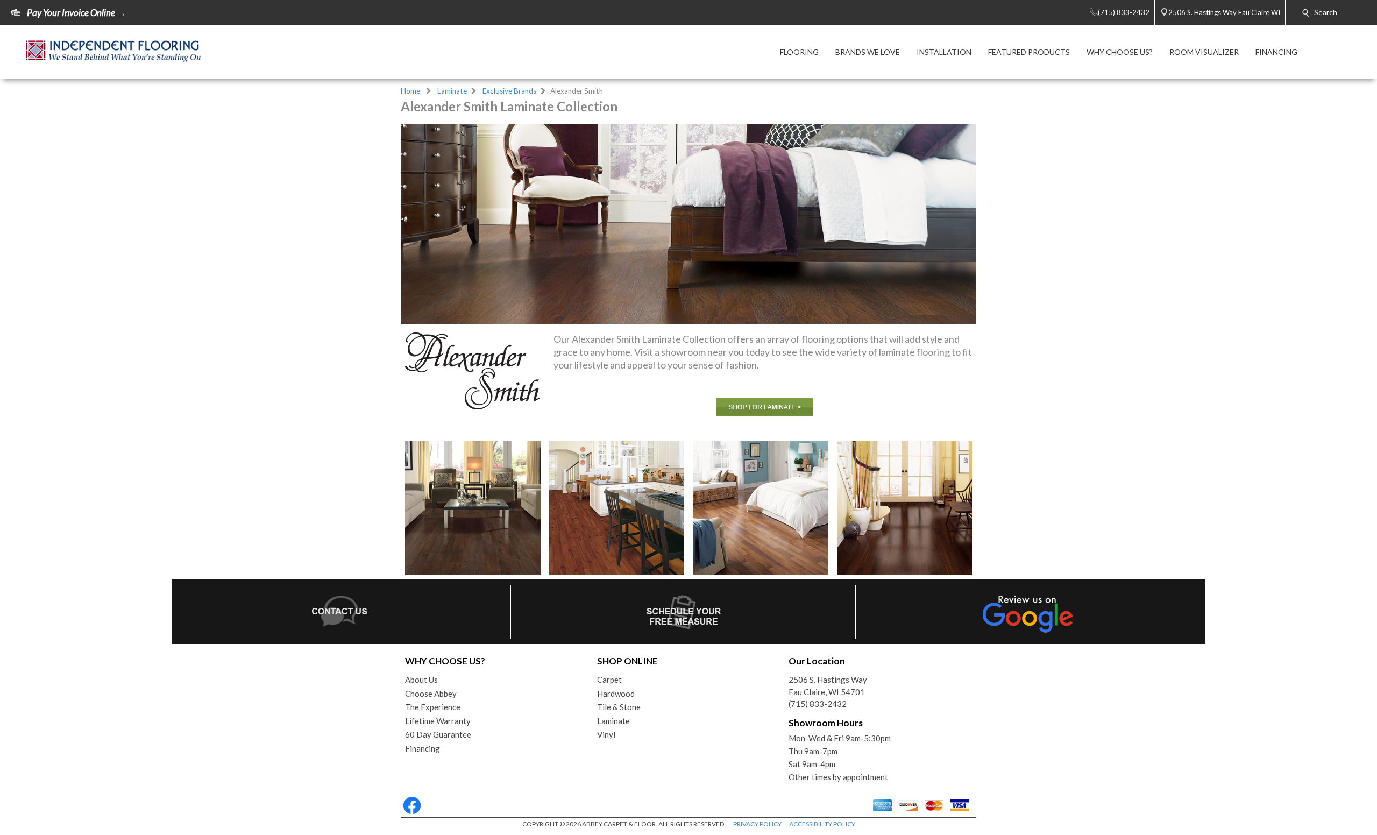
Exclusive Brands (509, 91)
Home (410, 91)
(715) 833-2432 (818, 704)
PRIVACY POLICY (757, 824)
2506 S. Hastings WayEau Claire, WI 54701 (828, 686)
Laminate (452, 91)
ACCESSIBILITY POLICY (822, 824)
